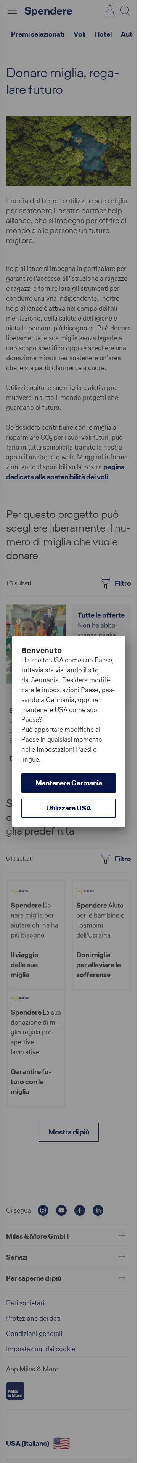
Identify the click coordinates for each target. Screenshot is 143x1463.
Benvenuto (41, 650)
